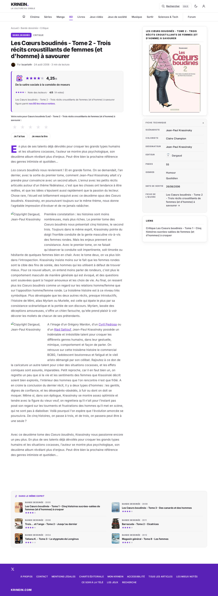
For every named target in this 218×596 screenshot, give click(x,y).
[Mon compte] (203, 6)
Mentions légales (63, 576)
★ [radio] (14, 127)
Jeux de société (117, 16)
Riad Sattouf (62, 329)
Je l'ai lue (19, 136)
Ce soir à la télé (92, 582)
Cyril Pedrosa (108, 324)
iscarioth (26, 64)
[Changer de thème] (195, 6)
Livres (81, 16)
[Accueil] (24, 16)
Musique (137, 16)
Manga (61, 16)
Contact (42, 576)
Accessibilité (136, 576)
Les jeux (112, 582)
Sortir (150, 16)
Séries (48, 16)
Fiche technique (156, 122)
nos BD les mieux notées (42, 103)
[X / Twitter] (12, 569)
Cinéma (34, 16)
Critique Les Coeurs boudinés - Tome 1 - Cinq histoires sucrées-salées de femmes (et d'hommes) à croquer (173, 232)
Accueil (15, 28)
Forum (192, 16)
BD (71, 16)
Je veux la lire (40, 136)
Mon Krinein (115, 576)
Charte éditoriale (91, 576)
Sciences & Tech (168, 16)
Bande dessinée (29, 28)
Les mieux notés (187, 576)
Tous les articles (161, 576)
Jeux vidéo (96, 16)
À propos (26, 576)
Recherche (129, 582)
